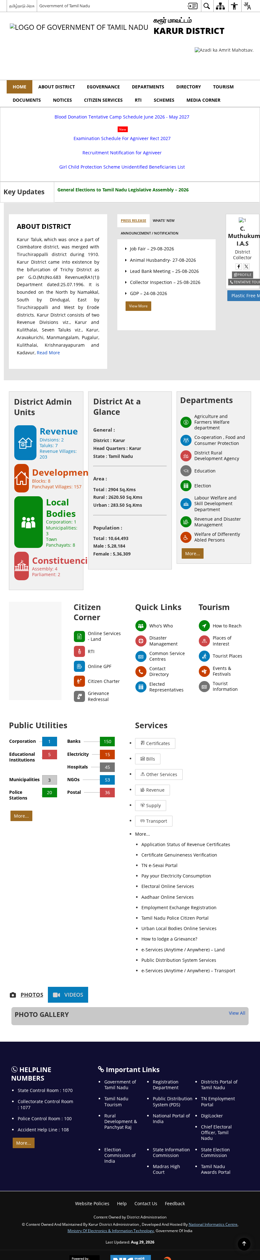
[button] (246, 86)
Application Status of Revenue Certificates (190, 841)
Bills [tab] (196, 792)
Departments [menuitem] (148, 87)
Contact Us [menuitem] (145, 1126)
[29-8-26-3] (128, 918)
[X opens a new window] (239, 297)
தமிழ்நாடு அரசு (22, 6)
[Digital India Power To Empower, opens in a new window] (176, 1185)
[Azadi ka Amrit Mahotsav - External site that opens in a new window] (224, 50)
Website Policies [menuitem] (92, 1126)
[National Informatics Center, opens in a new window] (131, 1185)
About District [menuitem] (56, 87)
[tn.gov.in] (37, 1111)
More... (192, 599)
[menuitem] (192, 6)
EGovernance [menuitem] (103, 87)
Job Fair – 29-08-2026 (149, 279)
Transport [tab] (192, 828)
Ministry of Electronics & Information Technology (111, 1153)
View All (233, 906)
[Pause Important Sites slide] (248, 1114)
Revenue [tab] (208, 810)
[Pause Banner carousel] (250, 101)
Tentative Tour (241, 312)
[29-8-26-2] (55, 918)
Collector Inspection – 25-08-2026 (162, 313)
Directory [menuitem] (188, 87)
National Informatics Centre (213, 1146)
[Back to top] (244, 1244)
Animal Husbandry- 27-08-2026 (160, 290)
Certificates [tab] (157, 792)
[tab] (130, 251)
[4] (227, 1111)
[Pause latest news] (250, 206)
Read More (28, 398)
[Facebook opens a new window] (231, 297)
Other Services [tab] (161, 810)
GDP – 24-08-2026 (145, 324)
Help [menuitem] (122, 1126)
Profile (237, 305)
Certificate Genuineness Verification (184, 851)
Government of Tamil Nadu (64, 6)
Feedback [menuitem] (175, 1126)
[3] (164, 1111)
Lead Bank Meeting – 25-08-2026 (161, 302)
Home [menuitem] (19, 87)
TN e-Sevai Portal (164, 862)
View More (135, 336)
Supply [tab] (153, 828)
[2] (100, 1111)
